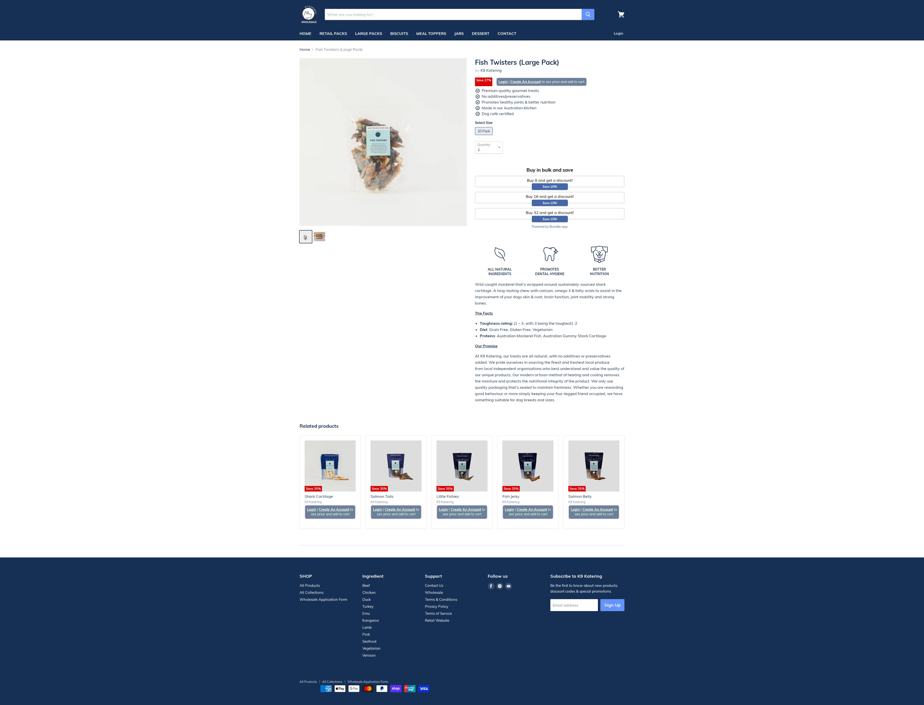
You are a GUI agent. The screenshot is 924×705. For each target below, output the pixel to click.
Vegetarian (371, 648)
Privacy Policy (436, 606)
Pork (366, 634)
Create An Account (525, 82)
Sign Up (612, 605)
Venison (369, 655)
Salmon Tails (382, 496)
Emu (366, 613)
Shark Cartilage (319, 496)
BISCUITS (399, 33)
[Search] (588, 14)
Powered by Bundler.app (550, 226)
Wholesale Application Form (323, 599)
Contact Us (434, 585)
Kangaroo (370, 620)
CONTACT (507, 33)
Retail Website (437, 620)
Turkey (367, 606)
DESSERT (480, 33)
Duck (366, 599)
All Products (310, 585)
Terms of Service (438, 613)
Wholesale (434, 592)
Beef (366, 585)
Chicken (369, 592)
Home (305, 49)
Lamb (367, 627)
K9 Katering (491, 70)
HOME (305, 33)
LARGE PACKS (368, 33)
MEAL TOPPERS (431, 33)
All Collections (311, 592)
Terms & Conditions (441, 599)
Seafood (369, 641)
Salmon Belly (580, 496)
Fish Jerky (511, 496)
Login (618, 33)
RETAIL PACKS (333, 33)
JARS (459, 33)
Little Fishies (447, 496)
